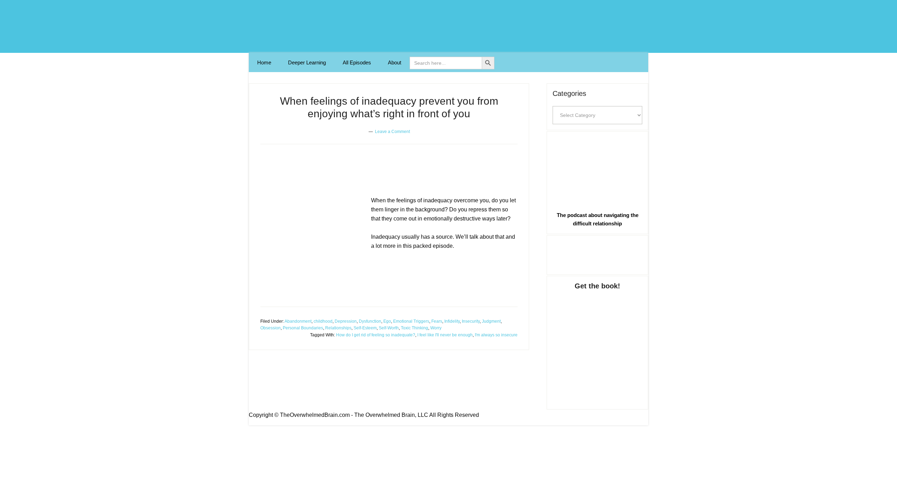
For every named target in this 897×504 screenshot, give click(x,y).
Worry (435, 328)
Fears (436, 321)
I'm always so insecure (496, 334)
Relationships (338, 328)
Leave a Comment (392, 131)
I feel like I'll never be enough (445, 334)
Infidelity (452, 321)
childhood (323, 321)
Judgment (491, 321)
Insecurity (471, 321)
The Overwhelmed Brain (448, 26)
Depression (346, 321)
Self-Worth (389, 328)
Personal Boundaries (303, 328)
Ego (387, 321)
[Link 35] (597, 253)
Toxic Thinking (414, 328)
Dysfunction (370, 321)
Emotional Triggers (411, 321)
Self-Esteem (365, 328)
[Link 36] (597, 342)
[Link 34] (597, 170)
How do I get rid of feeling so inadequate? (375, 334)
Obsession (270, 328)
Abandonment (298, 321)
